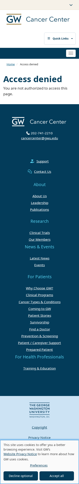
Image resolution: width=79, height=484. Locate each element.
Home (11, 64)
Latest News (39, 258)
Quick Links (60, 38)
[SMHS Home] (34, 20)
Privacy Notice (39, 437)
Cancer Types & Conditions (40, 302)
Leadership (39, 203)
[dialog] (39, 462)
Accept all (57, 476)
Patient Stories (39, 315)
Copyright (39, 427)
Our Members (39, 239)
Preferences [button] (39, 465)
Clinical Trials (39, 232)
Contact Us (42, 171)
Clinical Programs (39, 295)
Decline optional (21, 476)
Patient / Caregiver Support (39, 343)
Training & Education (39, 368)
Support (42, 161)
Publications (39, 209)
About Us (39, 196)
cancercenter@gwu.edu (39, 138)
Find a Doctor (39, 329)
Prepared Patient (39, 349)
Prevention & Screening (39, 336)
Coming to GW (39, 308)
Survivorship (39, 322)
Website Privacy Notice (20, 454)
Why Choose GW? (39, 288)
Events (39, 265)
